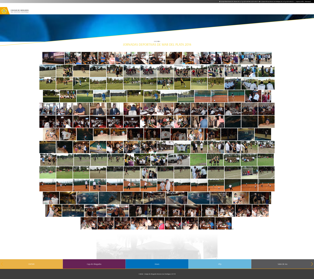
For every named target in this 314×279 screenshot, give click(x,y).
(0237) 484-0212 (290, 1)
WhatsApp (307, 1)
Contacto (58, 5)
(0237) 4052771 (254, 1)
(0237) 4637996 (246, 1)
